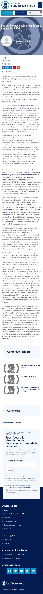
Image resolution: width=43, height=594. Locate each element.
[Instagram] (27, 571)
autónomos (8, 288)
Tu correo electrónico (14, 461)
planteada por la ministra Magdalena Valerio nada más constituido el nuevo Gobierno (21, 174)
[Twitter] (15, 571)
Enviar (9, 470)
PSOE (14, 315)
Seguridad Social (23, 99)
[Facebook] (9, 571)
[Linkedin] (33, 571)
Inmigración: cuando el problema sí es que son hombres (30, 389)
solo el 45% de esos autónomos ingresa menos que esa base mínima (21, 209)
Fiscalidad (8, 61)
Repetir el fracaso (28, 376)
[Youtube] (21, 571)
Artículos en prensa (14, 422)
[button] (3, 67)
